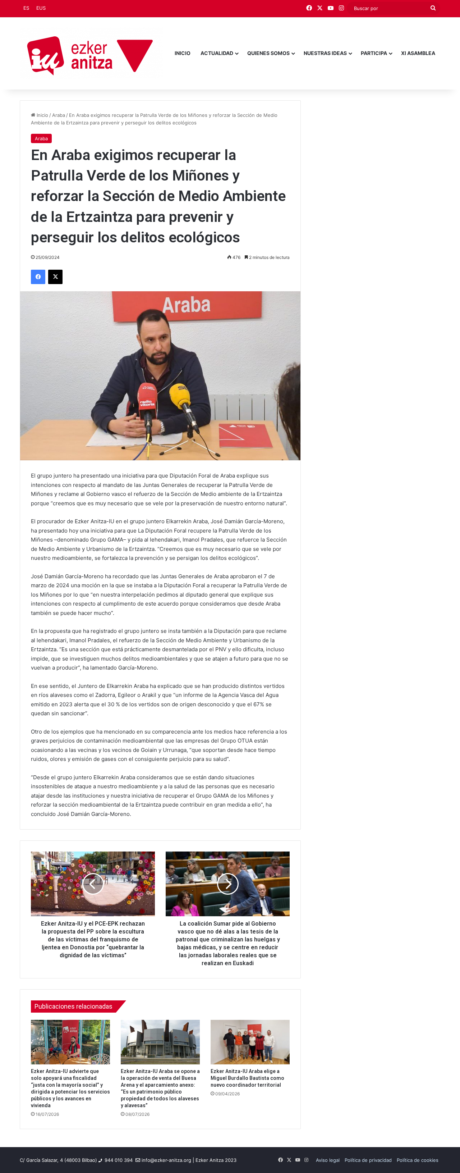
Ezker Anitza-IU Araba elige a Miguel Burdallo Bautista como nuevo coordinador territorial (247, 1078)
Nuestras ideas (325, 53)
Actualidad (217, 53)
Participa (374, 53)
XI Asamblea (418, 53)
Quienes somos (268, 53)
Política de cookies (417, 1160)
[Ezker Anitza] (91, 53)
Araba (58, 115)
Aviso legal (328, 1160)
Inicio (182, 53)
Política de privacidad (368, 1160)
